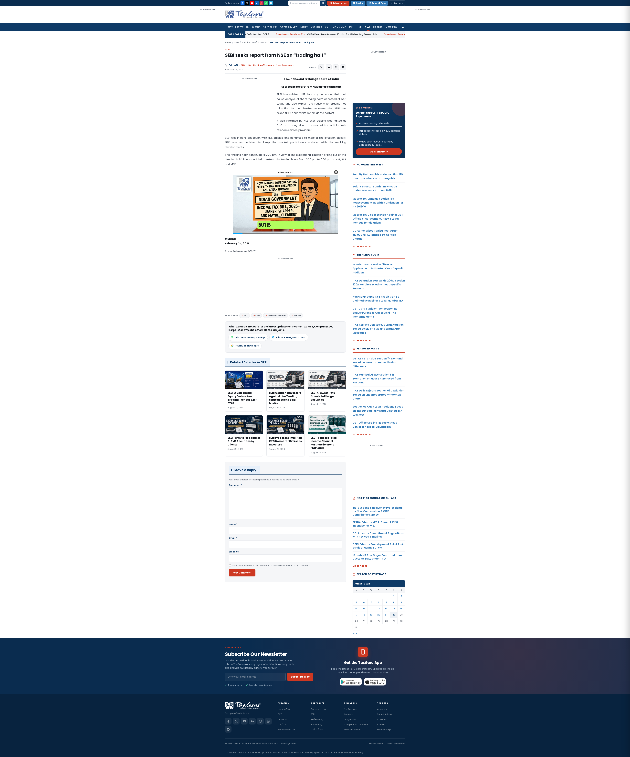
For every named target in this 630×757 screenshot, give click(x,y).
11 (364, 608)
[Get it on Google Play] (351, 682)
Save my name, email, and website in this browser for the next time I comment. (271, 565)
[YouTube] (252, 3)
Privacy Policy (376, 743)
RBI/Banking (317, 719)
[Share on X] (321, 67)
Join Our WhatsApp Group (249, 337)
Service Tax (270, 26)
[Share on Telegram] (343, 67)
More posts (360, 246)
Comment (235, 485)
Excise (304, 26)
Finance (378, 26)
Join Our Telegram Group (290, 337)
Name (233, 524)
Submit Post (379, 3)
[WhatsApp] (266, 3)
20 (378, 614)
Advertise (382, 719)
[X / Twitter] (247, 3)
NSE (246, 315)
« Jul (355, 633)
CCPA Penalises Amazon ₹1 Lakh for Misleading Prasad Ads (249, 34)
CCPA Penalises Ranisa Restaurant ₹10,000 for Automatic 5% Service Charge (376, 234)
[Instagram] (261, 3)
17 (356, 614)
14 (386, 608)
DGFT (352, 26)
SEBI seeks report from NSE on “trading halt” (275, 55)
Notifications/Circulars (254, 42)
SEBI (367, 26)
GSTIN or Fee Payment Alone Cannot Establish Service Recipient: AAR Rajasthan (369, 34)
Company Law (288, 26)
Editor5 (233, 65)
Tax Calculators (352, 729)
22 (393, 614)
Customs (316, 26)
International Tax (286, 729)
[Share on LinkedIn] (329, 67)
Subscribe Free (300, 676)
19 (371, 614)
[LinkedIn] (257, 3)
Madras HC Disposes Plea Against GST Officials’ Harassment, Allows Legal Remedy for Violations (378, 219)
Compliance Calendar (356, 724)
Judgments (350, 719)
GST (327, 26)
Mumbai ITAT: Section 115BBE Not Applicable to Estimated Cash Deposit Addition (378, 268)
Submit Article (384, 714)
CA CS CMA (339, 26)
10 (356, 608)
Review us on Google (247, 345)
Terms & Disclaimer (395, 743)
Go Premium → (379, 151)
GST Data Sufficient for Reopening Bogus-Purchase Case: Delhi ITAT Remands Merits (375, 312)
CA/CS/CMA (317, 729)
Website (234, 551)
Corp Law (391, 26)
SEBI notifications (276, 315)
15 (394, 608)
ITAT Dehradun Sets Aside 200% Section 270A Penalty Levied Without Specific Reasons (379, 284)
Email (233, 538)
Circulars (349, 714)
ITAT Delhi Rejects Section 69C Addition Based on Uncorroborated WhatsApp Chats (378, 394)
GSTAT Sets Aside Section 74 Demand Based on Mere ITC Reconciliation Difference (378, 362)
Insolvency (316, 724)
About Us (382, 709)
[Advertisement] (207, 60)
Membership (384, 729)
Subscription (340, 3)
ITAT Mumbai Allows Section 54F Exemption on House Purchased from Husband (377, 378)
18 (364, 614)
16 (401, 608)
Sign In (396, 3)
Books (359, 3)
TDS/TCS (282, 724)
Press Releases (283, 65)
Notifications (350, 709)
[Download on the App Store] (375, 682)
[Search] (323, 3)
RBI (360, 26)
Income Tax (241, 26)
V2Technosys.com (286, 743)
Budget (256, 26)
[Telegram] (271, 3)
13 (379, 608)
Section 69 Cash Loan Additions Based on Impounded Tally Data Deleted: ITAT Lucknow (378, 410)
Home (229, 26)
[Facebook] (242, 3)
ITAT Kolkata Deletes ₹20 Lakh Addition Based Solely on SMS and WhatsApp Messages (378, 329)
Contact (381, 724)
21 (386, 614)
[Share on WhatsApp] (336, 67)
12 (371, 608)
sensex (297, 315)
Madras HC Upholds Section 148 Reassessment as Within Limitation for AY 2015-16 (378, 202)
